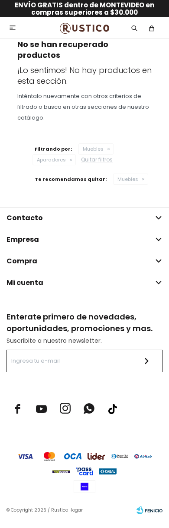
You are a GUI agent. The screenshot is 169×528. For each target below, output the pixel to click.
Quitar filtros (97, 159)
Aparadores (51, 159)
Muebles (93, 148)
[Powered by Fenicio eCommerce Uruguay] (149, 510)
